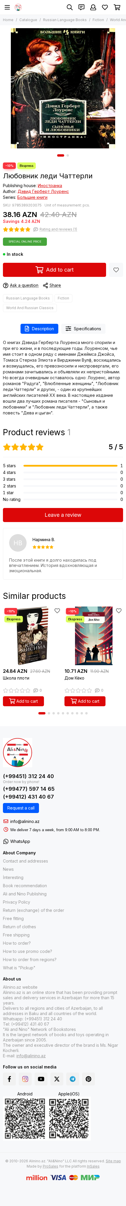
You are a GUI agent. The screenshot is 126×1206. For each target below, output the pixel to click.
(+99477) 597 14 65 (29, 789)
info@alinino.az (25, 821)
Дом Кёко (74, 677)
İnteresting (13, 877)
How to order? (17, 943)
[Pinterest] (88, 1079)
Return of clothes (19, 926)
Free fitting (13, 918)
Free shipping (16, 934)
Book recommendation (25, 885)
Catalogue (28, 20)
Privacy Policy (16, 902)
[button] (60, 155)
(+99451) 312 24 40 (28, 776)
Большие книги (32, 197)
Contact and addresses (25, 860)
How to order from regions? (30, 959)
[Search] (70, 7)
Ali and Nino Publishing (25, 893)
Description (43, 328)
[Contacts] (81, 7)
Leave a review (63, 515)
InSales (93, 1166)
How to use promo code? (27, 951)
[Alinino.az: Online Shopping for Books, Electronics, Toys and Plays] (18, 7)
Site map (113, 1161)
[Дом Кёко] (93, 636)
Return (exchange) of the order (33, 910)
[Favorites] (116, 270)
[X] (56, 1079)
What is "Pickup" (19, 967)
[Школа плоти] (32, 636)
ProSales (50, 1166)
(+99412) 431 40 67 (28, 797)
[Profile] (93, 7)
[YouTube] (41, 1079)
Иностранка (50, 185)
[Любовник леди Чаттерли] (63, 88)
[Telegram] (72, 1079)
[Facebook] (9, 1079)
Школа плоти (16, 677)
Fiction (98, 20)
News (8, 869)
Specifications (87, 328)
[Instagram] (25, 1079)
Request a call (21, 807)
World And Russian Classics (30, 308)
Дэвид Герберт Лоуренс (43, 191)
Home (8, 20)
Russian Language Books (65, 20)
